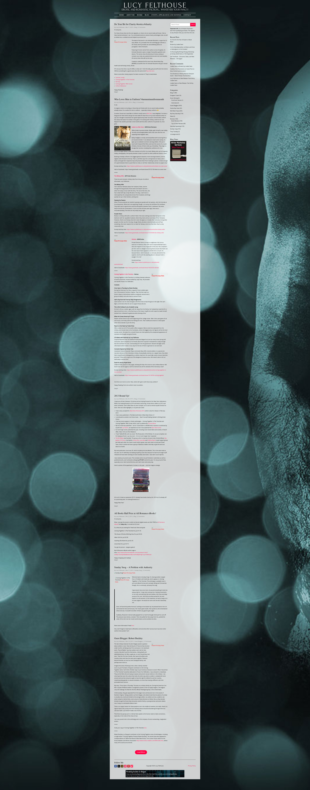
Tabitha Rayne (152, 440)
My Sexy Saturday (175, 113)
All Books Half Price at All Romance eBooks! (135, 513)
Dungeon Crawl (174, 95)
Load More (141, 752)
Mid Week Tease (174, 111)
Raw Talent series (156, 427)
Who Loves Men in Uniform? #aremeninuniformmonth (139, 99)
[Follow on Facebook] (115, 766)
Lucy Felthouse (120, 27)
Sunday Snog (138, 570)
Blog (147, 15)
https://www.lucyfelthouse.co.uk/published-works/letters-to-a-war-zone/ (147, 166)
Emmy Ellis (136, 440)
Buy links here (150, 71)
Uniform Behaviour (121, 86)
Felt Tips (118, 81)
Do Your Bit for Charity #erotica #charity (133, 24)
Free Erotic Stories (176, 100)
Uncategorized (174, 134)
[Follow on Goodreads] (122, 766)
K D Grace (122, 440)
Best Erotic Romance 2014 (137, 410)
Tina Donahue (174, 73)
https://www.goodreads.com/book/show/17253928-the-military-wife (144, 232)
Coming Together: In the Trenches (123, 274)
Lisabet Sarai (173, 66)
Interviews (174, 103)
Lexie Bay (142, 440)
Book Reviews (175, 121)
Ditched (134, 239)
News (171, 116)
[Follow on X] (119, 766)
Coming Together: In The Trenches (125, 79)
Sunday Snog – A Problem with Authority (133, 567)
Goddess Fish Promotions (177, 69)
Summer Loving (120, 77)
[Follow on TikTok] (131, 766)
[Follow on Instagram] (125, 766)
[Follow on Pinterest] (128, 766)
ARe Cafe (149, 113)
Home (121, 15)
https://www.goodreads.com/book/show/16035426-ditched (142, 267)
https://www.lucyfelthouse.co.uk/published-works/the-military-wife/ (146, 229)
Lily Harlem (125, 427)
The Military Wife (119, 176)
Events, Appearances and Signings (166, 15)
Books (139, 15)
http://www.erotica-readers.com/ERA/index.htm (150, 740)
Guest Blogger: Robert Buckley (128, 638)
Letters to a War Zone (138, 127)
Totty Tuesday (174, 131)
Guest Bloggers (138, 641)
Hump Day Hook (174, 108)
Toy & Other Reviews (177, 123)
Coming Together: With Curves (124, 83)
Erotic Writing (174, 98)
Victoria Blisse (152, 423)
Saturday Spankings (175, 126)
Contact (187, 15)
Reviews (172, 119)
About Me (130, 15)
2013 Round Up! (121, 395)
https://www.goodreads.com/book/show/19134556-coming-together (144, 375)
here (133, 625)
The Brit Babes (120, 438)
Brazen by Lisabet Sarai (176, 44)
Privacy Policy (192, 765)
